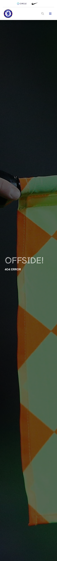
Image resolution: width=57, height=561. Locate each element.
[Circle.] (23, 3)
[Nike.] (34, 3)
